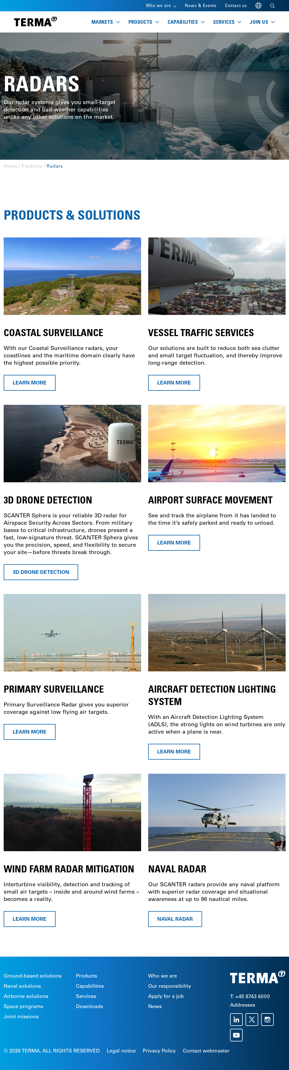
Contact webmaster (206, 1051)
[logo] (35, 22)
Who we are (162, 976)
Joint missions (21, 1016)
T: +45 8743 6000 (250, 996)
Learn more (30, 382)
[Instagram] (269, 1019)
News (155, 1006)
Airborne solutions (26, 996)
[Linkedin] (238, 1019)
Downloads (89, 1006)
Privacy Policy (159, 1051)
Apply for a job (166, 996)
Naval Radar (175, 919)
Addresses (242, 1005)
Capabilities (90, 986)
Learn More (174, 752)
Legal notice (121, 1051)
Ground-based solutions (33, 976)
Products (86, 976)
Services (86, 996)
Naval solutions (22, 986)
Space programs (23, 1006)
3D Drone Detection (41, 572)
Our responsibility (169, 986)
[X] (253, 1019)
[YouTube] (238, 1035)
